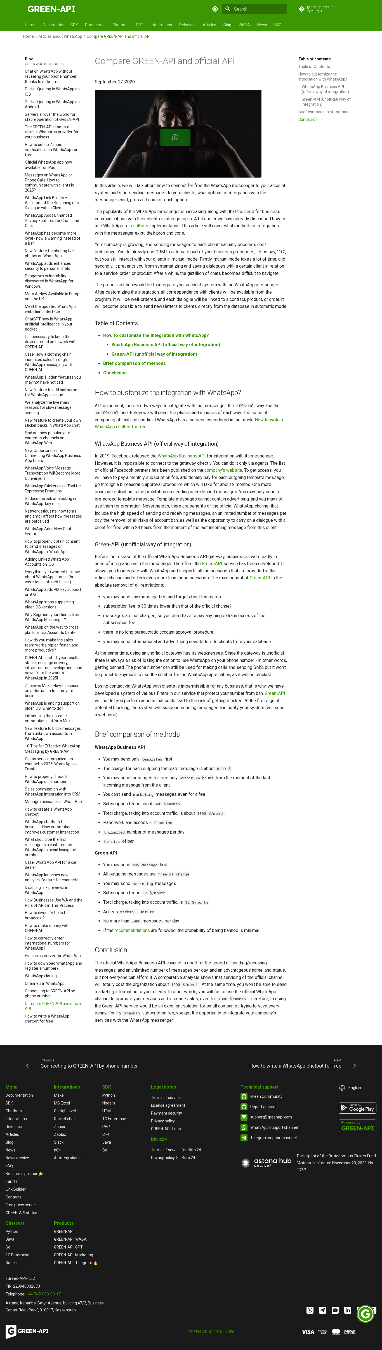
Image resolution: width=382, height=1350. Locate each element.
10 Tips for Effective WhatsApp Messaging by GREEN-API (52, 749)
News (262, 25)
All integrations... (68, 1158)
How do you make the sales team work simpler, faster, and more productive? (51, 645)
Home (30, 25)
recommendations (132, 930)
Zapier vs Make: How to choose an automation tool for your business (52, 690)
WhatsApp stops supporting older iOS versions (49, 605)
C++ (105, 1134)
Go (104, 1150)
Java (106, 1142)
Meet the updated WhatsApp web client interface (50, 309)
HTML (107, 1111)
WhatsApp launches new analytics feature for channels (51, 877)
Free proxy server (21, 1205)
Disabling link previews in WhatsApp (46, 890)
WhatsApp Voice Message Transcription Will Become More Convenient (53, 473)
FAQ (278, 25)
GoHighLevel (65, 1111)
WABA (244, 25)
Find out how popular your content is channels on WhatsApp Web (47, 438)
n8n (57, 1150)
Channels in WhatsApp (45, 983)
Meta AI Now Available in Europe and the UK (53, 296)
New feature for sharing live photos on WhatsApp (49, 253)
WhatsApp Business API (182, 456)
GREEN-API (64, 1231)
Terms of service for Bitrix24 (176, 1150)
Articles (209, 25)
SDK (74, 25)
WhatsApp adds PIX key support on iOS (53, 592)
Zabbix (60, 1134)
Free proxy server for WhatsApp (53, 956)
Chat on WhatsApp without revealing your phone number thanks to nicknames (51, 76)
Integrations (161, 25)
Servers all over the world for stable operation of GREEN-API (52, 117)
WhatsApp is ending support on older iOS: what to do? (52, 706)
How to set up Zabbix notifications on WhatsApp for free (51, 150)
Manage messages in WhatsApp (53, 801)
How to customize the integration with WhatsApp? (322, 76)
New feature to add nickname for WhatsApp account (51, 392)
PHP (106, 1126)
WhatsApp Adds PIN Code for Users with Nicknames (50, 61)
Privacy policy (163, 1121)
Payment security (166, 1113)
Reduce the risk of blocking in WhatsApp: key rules (50, 501)
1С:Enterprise (114, 1119)
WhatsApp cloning (41, 976)
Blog (227, 25)
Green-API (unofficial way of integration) (326, 102)
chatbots (139, 225)
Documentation (19, 1095)
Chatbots (120, 25)
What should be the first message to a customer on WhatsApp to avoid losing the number (50, 847)
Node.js (108, 1103)
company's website (223, 470)
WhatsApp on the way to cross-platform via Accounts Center (52, 630)
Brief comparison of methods (324, 112)
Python (108, 1095)
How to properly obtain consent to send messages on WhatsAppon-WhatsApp (52, 546)
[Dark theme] (215, 9)
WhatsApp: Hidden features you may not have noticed (53, 379)
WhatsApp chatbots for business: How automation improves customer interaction (52, 827)
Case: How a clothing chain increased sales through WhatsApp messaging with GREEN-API (48, 362)
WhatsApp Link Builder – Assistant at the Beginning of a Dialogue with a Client (52, 202)
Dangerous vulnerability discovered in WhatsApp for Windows (49, 281)
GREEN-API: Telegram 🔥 (76, 1263)
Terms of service (166, 1097)
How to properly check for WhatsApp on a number (47, 779)
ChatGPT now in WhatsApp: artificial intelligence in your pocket (49, 324)
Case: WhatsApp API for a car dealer (51, 865)
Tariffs (12, 1181)
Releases (187, 25)
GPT (139, 25)
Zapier (59, 1126)
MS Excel (62, 1103)
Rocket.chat (64, 1119)
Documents (53, 25)
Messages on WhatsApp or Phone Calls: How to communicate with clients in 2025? (49, 183)
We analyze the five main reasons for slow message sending (48, 407)
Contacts (14, 1197)
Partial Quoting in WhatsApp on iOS (52, 91)
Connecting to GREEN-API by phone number (50, 993)
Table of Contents (314, 66)
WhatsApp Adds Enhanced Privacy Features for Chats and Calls (52, 220)
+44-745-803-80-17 (43, 1294)
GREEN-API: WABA (70, 1239)
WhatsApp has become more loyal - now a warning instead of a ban (53, 238)
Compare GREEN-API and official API (53, 1006)
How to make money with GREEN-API (47, 928)
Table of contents (314, 59)
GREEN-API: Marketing (73, 1255)
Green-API (212, 563)
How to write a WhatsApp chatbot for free (47, 1019)
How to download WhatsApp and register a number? (53, 966)
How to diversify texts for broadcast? (47, 915)
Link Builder (16, 1189)
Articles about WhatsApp (60, 36)
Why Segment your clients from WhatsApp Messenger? (53, 617)
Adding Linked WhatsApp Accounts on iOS (47, 562)
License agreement (168, 1105)
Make (59, 1095)
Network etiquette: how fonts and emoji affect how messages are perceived (53, 516)
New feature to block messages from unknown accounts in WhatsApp (53, 733)
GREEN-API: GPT (68, 1247)
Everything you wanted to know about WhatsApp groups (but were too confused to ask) (52, 577)
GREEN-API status (21, 1212)
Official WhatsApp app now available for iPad (48, 165)
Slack (58, 1142)
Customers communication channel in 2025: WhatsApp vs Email (51, 764)
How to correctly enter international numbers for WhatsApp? (47, 943)
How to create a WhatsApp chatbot (48, 811)
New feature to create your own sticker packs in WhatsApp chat (53, 423)
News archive (17, 1158)
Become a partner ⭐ (24, 1173)
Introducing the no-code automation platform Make (49, 718)
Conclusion (308, 119)
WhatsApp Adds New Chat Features (48, 531)
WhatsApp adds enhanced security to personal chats (48, 266)
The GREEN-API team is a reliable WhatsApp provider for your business (52, 132)
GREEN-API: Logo (166, 1129)
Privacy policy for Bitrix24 (173, 1157)
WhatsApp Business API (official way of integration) (325, 89)
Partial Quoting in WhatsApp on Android (52, 104)
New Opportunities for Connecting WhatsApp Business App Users (53, 455)
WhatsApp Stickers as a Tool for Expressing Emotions (53, 488)
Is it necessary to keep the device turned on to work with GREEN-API (51, 342)
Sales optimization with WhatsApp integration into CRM (52, 791)
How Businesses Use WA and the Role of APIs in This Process (53, 903)
